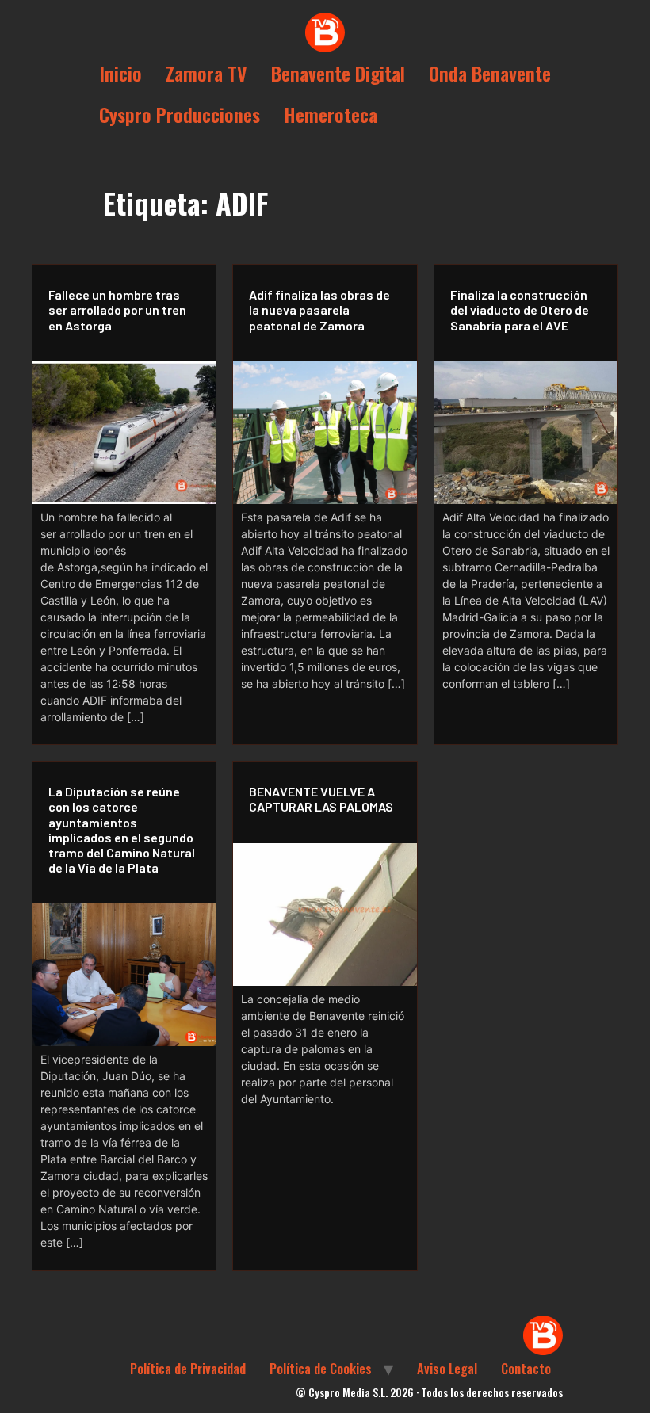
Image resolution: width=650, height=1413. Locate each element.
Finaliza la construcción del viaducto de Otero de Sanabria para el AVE (519, 309)
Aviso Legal (447, 1368)
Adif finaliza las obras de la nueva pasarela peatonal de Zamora (319, 309)
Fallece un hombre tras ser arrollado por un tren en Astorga (117, 309)
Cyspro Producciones (179, 114)
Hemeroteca (330, 114)
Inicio (120, 73)
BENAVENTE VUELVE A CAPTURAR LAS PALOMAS (321, 799)
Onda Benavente (490, 73)
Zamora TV (206, 73)
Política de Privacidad (188, 1368)
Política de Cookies (321, 1368)
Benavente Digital (338, 73)
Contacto (526, 1368)
